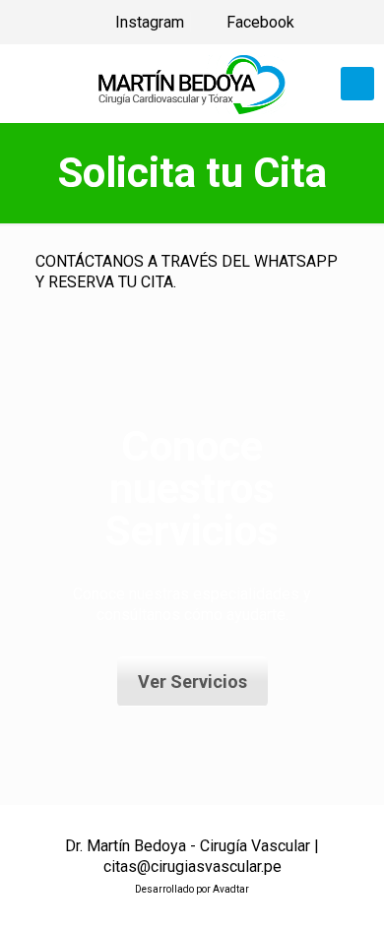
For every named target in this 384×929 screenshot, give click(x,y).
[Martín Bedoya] (192, 83)
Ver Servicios (192, 681)
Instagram (147, 22)
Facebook (258, 22)
